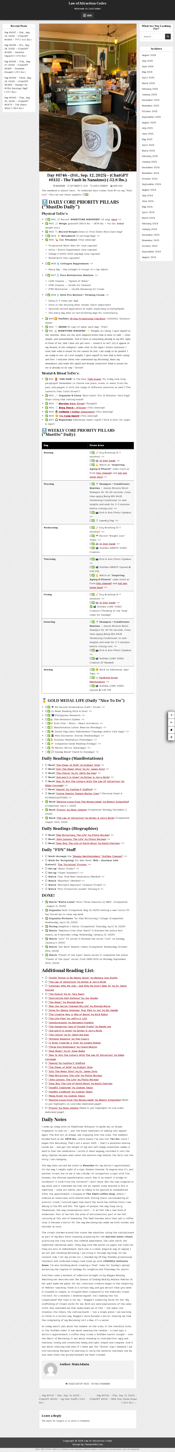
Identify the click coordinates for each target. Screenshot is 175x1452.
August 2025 (149, 122)
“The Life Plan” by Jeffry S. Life (67, 1018)
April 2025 (148, 145)
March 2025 (148, 150)
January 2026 (149, 94)
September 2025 (151, 117)
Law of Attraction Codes (87, 3)
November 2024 (150, 173)
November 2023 (150, 240)
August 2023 (149, 257)
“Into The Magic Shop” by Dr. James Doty (79, 769)
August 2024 (149, 190)
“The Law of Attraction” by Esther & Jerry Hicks (85, 818)
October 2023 (149, 246)
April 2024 (148, 212)
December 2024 (151, 167)
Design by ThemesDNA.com (87, 1444)
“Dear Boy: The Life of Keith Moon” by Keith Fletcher (87, 843)
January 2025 (149, 162)
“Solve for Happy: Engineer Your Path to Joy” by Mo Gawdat (83, 1010)
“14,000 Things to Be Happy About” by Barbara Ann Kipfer (83, 978)
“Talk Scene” (94, 379)
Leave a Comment (100, 186)
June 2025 (147, 134)
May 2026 (147, 72)
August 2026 (149, 55)
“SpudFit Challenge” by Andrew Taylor (70, 1087)
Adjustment (76, 412)
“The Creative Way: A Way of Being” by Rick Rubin (78, 1014)
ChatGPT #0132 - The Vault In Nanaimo (92, 1383)
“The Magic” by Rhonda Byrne (65, 1002)
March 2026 (148, 83)
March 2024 (148, 218)
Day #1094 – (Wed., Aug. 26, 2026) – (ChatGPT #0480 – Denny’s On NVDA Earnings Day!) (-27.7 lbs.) (17, 85)
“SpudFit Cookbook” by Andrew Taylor (70, 1092)
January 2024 (149, 229)
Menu (89, 15)
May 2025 (147, 139)
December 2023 (150, 235)
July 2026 (147, 61)
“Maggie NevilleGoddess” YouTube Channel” (97, 856)
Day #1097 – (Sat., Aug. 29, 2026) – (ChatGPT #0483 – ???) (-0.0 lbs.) (17, 36)
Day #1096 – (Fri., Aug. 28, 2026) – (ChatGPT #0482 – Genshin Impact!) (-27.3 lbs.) (17, 50)
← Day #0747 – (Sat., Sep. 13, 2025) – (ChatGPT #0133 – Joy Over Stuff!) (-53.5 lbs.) (62, 1399)
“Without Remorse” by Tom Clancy (68, 1039)
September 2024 (151, 184)
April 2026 (148, 77)
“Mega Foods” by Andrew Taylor (66, 1096)
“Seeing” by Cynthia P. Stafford (73, 789)
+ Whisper (72, 407)
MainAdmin (60, 186)
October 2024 (150, 179)
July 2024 (147, 195)
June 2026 (147, 66)
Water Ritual (71, 403)
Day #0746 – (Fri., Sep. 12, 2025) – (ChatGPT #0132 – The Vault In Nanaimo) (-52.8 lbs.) (87, 177)
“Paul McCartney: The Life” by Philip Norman (82, 835)
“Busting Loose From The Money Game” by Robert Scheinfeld (92, 802)
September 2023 (151, 251)
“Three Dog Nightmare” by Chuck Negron (72, 1047)
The (69, 416)
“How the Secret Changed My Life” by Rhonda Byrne (79, 1006)
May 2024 (147, 207)
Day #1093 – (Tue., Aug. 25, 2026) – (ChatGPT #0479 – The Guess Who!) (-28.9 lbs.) (17, 103)
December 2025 (150, 100)
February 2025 (150, 156)
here (114, 219)
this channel (103, 473)
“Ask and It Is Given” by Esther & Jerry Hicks (82, 777)
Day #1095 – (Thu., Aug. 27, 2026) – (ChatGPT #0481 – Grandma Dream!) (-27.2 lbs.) (17, 67)
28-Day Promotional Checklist (87, 318)
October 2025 (149, 111)
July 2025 (147, 128)
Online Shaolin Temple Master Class (77, 793)
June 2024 (148, 201)
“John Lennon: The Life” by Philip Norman (80, 839)
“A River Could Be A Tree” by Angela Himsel (74, 1043)
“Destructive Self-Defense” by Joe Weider (73, 998)
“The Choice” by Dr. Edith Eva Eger (75, 773)
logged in (61, 1421)
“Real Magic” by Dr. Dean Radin (66, 1051)
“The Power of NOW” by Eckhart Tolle (77, 765)
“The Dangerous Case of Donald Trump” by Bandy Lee (79, 1026)
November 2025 (150, 105)
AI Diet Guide (107, 460)
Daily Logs (118, 185)
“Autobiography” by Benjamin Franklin (71, 1022)
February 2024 (150, 223)
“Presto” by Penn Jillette (71, 810)
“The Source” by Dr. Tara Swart (66, 994)
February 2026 (150, 89)
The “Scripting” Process (72, 864)
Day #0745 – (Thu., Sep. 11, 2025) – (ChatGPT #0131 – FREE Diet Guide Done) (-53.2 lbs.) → (113, 1399)
